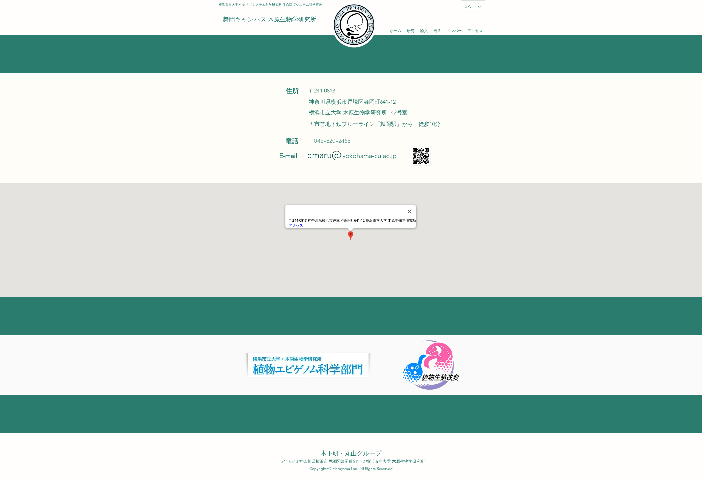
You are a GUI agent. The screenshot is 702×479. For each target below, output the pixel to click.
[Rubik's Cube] (354, 24)
